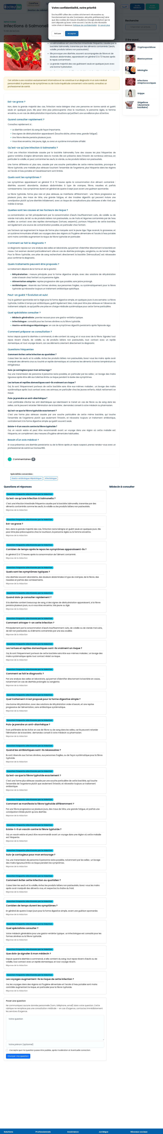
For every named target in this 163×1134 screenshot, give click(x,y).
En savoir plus (104, 25)
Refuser (57, 33)
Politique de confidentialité (85, 25)
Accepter (72, 33)
